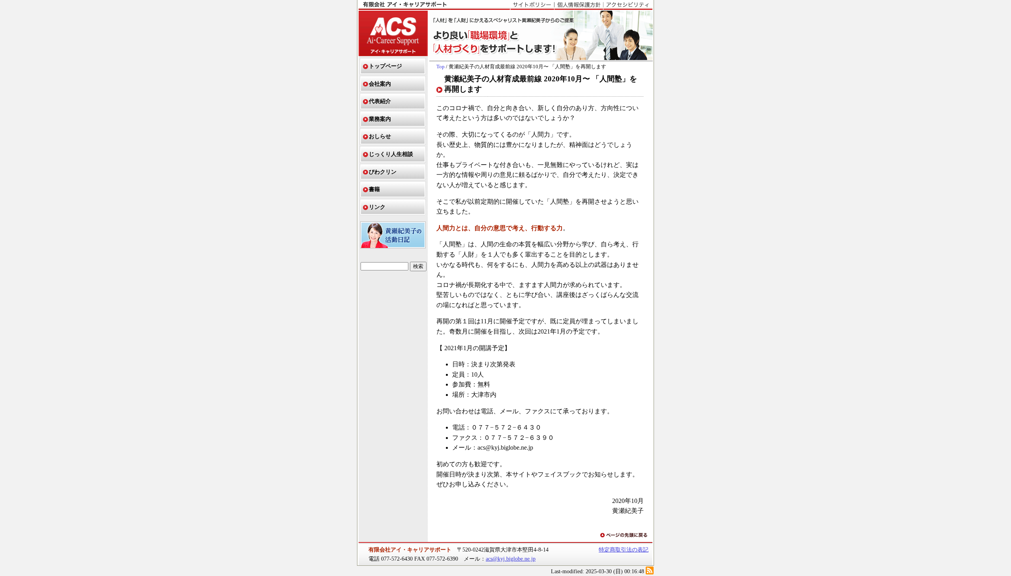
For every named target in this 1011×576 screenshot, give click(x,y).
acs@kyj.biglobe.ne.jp (511, 558)
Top (440, 66)
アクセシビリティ (627, 5)
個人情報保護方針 (578, 5)
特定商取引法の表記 (623, 549)
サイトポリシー (532, 5)
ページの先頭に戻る (624, 535)
